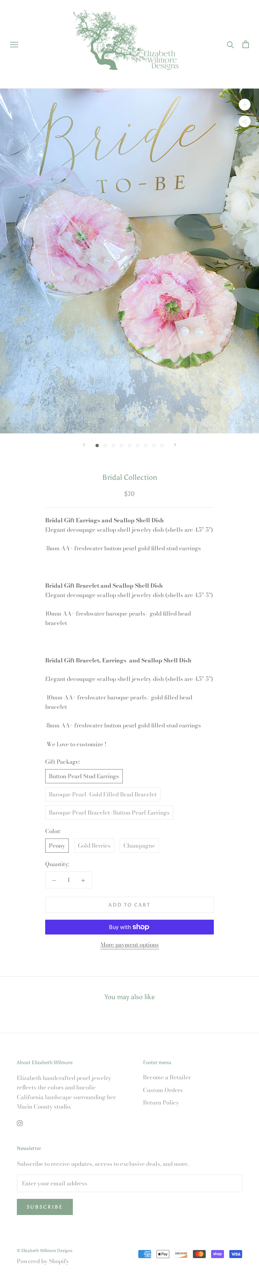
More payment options (129, 944)
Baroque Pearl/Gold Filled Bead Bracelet (103, 794)
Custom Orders (163, 1090)
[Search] (230, 44)
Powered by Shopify (43, 1261)
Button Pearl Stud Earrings (84, 776)
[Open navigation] (14, 44)
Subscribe (45, 1207)
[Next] (175, 444)
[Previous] (84, 444)
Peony (57, 845)
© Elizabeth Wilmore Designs (45, 1250)
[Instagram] (20, 1122)
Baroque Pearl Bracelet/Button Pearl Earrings (109, 812)
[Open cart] (245, 44)
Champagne (139, 845)
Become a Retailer (167, 1077)
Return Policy (161, 1102)
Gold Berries (94, 845)
